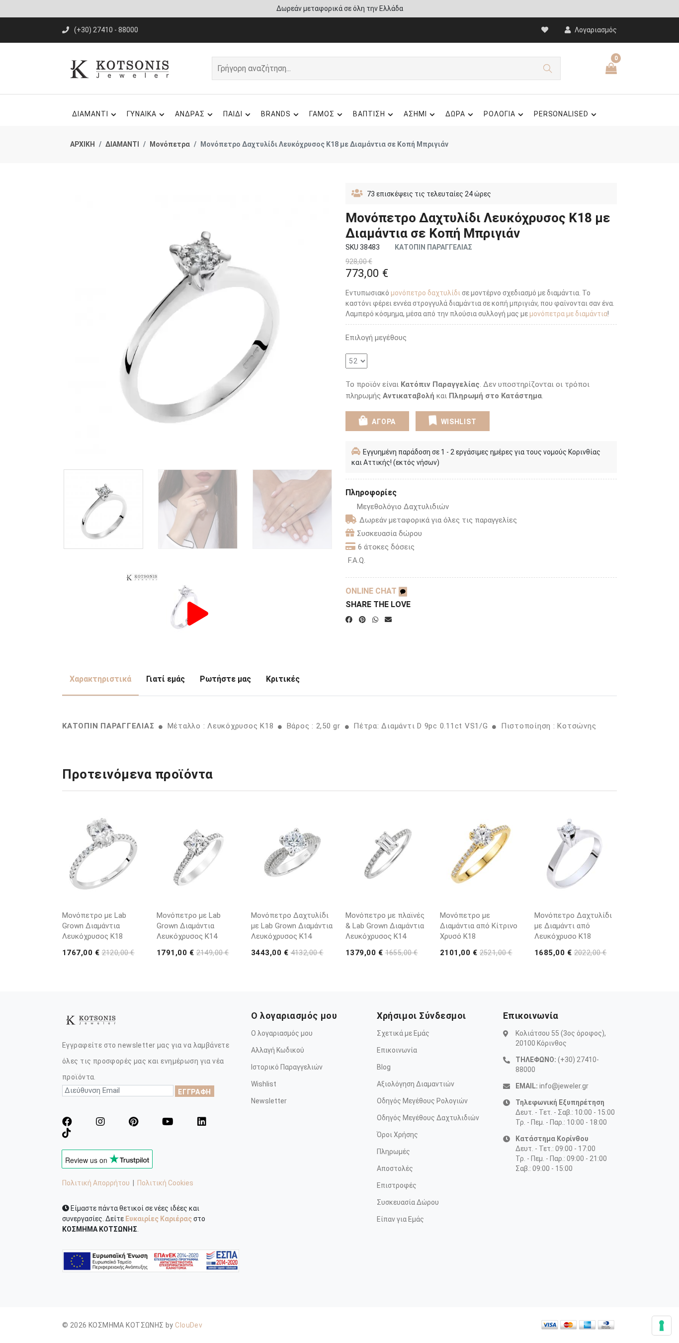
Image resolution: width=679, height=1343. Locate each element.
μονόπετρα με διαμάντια (568, 314)
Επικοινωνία (397, 1050)
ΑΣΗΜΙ (415, 114)
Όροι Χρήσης (397, 1135)
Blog (384, 1067)
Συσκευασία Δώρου (408, 1202)
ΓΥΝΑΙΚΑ (142, 114)
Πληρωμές (393, 1152)
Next (328, 323)
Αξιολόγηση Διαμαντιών (415, 1084)
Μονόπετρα (170, 144)
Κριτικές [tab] (283, 679)
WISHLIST (459, 422)
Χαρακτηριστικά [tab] (100, 679)
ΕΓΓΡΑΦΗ (194, 1092)
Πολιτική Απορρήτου (96, 1183)
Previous (68, 323)
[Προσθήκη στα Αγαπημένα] (135, 897)
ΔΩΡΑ (455, 114)
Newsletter (269, 1101)
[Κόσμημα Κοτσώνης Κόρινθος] (197, 613)
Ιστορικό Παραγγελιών (287, 1067)
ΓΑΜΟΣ (322, 114)
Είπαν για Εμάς (400, 1219)
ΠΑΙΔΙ (233, 114)
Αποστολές (395, 1168)
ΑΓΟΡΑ (383, 422)
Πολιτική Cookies (165, 1183)
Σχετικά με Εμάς (403, 1033)
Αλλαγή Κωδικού (277, 1050)
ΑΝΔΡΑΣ (190, 114)
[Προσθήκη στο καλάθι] (135, 878)
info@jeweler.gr (564, 1086)
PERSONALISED (561, 114)
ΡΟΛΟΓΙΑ (499, 114)
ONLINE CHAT (372, 591)
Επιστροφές (397, 1185)
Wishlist (263, 1084)
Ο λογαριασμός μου (282, 1033)
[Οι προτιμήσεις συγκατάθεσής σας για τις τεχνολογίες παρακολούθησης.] (661, 1325)
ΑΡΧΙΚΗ (82, 144)
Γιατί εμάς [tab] (165, 679)
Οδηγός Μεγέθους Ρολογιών (422, 1101)
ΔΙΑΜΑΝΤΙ (90, 114)
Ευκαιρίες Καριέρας (158, 1219)
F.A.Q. (356, 560)
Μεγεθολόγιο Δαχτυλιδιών (403, 506)
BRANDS (276, 114)
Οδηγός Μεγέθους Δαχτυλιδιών (428, 1118)
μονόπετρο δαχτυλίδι (425, 293)
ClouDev (188, 1325)
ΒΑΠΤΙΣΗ (369, 114)
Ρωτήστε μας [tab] (225, 679)
